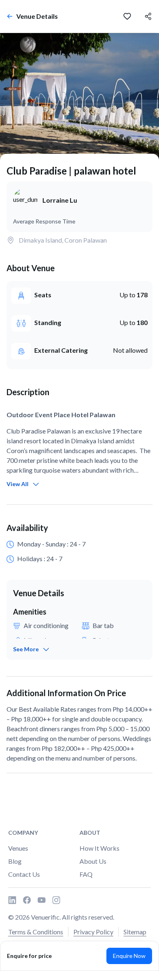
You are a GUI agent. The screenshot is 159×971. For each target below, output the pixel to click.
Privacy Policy (93, 932)
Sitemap (135, 932)
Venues (18, 848)
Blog (15, 861)
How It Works (99, 848)
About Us (93, 861)
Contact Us (24, 874)
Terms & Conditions (35, 932)
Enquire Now (129, 955)
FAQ (86, 874)
